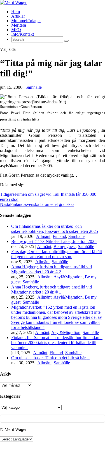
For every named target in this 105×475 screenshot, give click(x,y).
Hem (15, 11)
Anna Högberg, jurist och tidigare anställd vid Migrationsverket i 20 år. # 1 (51, 289)
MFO (16, 29)
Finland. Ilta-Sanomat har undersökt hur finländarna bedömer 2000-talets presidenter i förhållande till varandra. (56, 342)
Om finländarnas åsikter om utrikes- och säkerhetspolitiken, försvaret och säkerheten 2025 (54, 229)
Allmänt (43, 236)
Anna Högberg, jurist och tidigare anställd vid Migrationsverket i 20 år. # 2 (51, 269)
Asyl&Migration (68, 276)
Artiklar (18, 16)
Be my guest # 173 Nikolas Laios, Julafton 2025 (54, 241)
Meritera (18, 25)
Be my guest (64, 246)
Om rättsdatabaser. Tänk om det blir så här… (50, 357)
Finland (59, 236)
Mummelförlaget (26, 20)
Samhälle (33, 87)
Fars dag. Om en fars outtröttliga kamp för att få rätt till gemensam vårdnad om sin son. (56, 254)
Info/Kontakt (22, 34)
